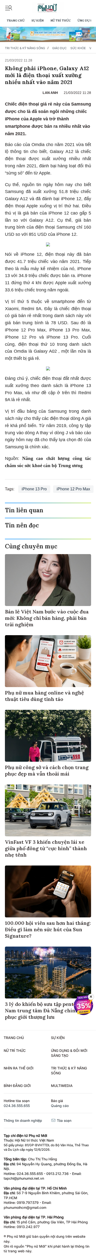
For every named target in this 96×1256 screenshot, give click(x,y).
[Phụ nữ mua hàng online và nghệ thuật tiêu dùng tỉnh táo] (48, 661)
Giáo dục (59, 48)
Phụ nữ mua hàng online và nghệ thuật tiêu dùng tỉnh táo (44, 696)
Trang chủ (16, 20)
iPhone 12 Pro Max (73, 489)
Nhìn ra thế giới (18, 1068)
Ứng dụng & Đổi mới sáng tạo (69, 1053)
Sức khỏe (78, 48)
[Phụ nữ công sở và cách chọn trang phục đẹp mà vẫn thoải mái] (48, 736)
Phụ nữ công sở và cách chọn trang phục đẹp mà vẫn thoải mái (47, 770)
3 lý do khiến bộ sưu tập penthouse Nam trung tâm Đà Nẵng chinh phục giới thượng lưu (46, 1010)
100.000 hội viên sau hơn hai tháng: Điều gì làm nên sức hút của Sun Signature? (48, 929)
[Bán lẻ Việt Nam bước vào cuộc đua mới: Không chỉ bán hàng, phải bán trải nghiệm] (48, 580)
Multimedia (62, 1085)
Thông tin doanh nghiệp (23, 1120)
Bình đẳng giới (17, 1085)
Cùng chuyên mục (31, 546)
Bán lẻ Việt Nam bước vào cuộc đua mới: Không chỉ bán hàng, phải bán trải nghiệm (47, 618)
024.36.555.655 (17, 1106)
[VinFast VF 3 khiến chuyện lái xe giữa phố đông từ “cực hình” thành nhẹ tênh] (48, 810)
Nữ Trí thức (60, 20)
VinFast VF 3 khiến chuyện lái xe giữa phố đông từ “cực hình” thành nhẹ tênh (46, 848)
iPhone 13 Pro (34, 489)
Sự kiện (38, 20)
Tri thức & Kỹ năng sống (25, 48)
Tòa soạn (63, 1120)
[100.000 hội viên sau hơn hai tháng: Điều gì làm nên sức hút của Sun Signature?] (48, 891)
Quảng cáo (60, 1106)
